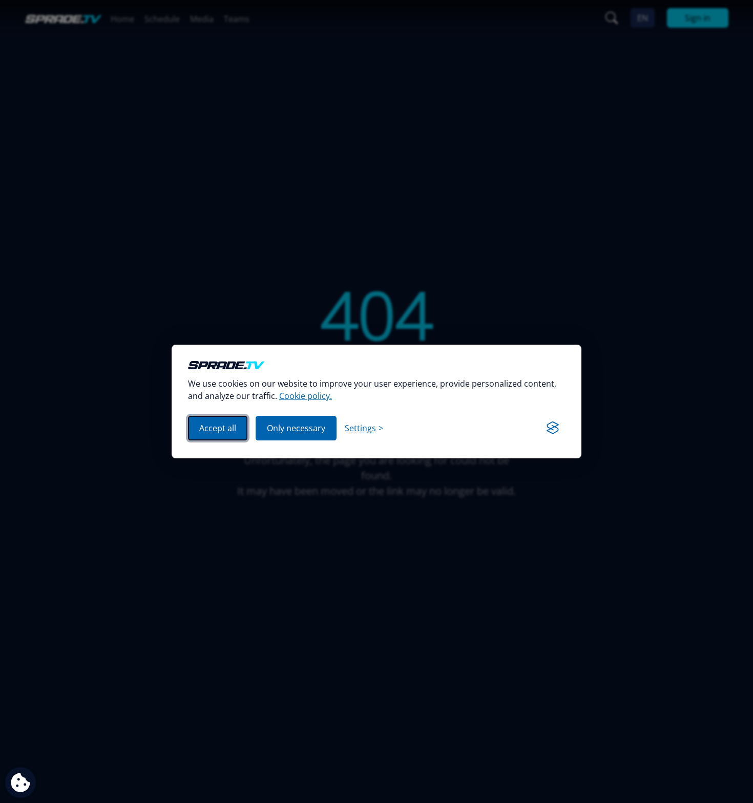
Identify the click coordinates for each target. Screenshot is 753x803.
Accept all (217, 428)
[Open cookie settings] (20, 782)
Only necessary (296, 428)
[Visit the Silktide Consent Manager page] (552, 428)
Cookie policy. (305, 396)
